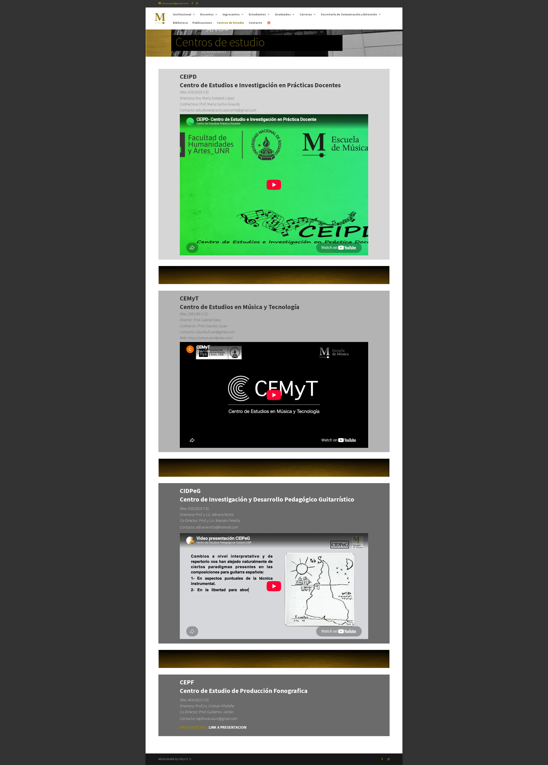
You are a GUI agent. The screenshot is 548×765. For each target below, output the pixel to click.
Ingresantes (231, 14)
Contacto (255, 23)
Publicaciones (202, 23)
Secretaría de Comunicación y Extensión (349, 14)
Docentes (207, 14)
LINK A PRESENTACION (227, 727)
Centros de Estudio (230, 23)
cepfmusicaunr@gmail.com (216, 718)
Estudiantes (257, 14)
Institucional (182, 14)
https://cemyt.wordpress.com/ (210, 337)
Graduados (283, 14)
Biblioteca (180, 23)
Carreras (306, 14)
